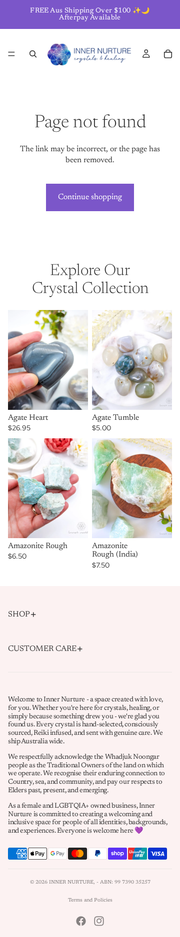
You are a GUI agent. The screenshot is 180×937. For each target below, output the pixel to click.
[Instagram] (99, 921)
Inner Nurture (71, 882)
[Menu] (11, 53)
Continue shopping (90, 197)
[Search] (33, 54)
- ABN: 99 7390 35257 (123, 882)
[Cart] (168, 54)
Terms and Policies (90, 900)
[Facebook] (81, 921)
